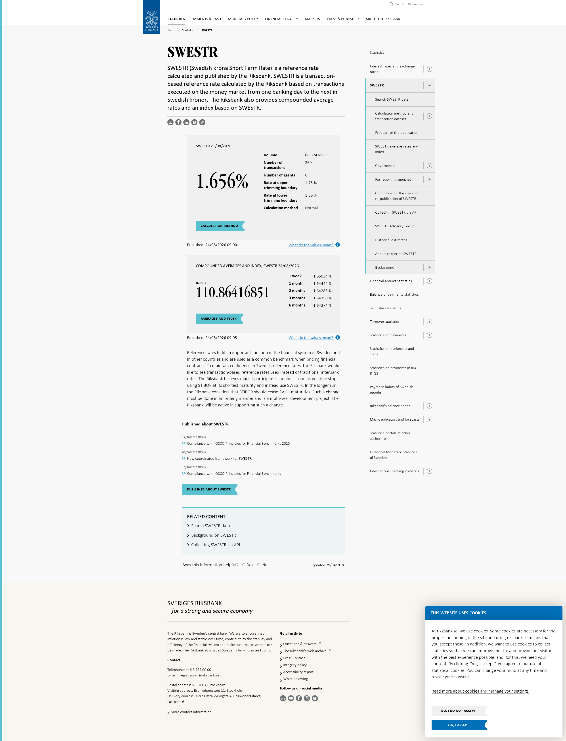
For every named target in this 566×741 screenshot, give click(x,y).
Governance (385, 165)
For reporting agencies (393, 179)
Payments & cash (206, 19)
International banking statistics (394, 471)
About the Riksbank (383, 19)
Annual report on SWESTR (396, 253)
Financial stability (281, 19)
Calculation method (219, 226)
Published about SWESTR (209, 489)
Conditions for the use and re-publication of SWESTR (396, 196)
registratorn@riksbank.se (199, 675)
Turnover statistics (385, 321)
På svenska (415, 4)
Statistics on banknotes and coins (392, 351)
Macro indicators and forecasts (395, 419)
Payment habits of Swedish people (391, 389)
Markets (312, 19)
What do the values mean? (314, 338)
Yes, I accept (458, 725)
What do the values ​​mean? (314, 245)
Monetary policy (243, 19)
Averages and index (219, 318)
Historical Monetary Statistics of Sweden (393, 455)
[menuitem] (414, 4)
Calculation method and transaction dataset (394, 116)
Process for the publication (396, 132)
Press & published (343, 19)
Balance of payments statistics (394, 294)
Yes (250, 565)
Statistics (176, 19)
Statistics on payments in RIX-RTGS (393, 370)
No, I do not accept (458, 710)
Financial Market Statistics (391, 280)
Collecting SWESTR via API (396, 212)
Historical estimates (391, 239)
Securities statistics (385, 308)
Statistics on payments (388, 335)
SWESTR (377, 85)
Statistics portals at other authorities (390, 436)
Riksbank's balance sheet (390, 405)
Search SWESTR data (392, 99)
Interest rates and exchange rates (392, 69)
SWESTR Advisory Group (394, 226)
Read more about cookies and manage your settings (480, 691)
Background (384, 267)
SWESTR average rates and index (396, 149)
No (265, 565)
